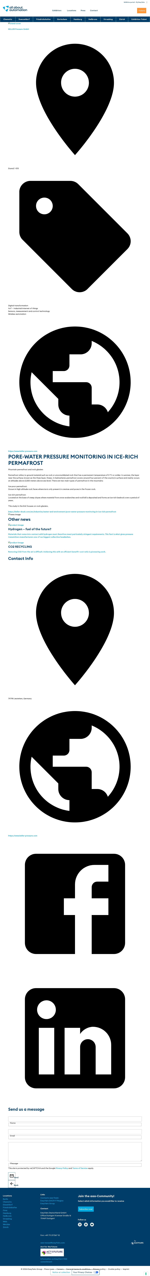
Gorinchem (62, 19)
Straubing (108, 19)
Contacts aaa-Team (49, 1198)
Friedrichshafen (43, 19)
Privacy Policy (62, 1168)
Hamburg (78, 19)
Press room (49, 1269)
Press (83, 10)
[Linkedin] (80, 1224)
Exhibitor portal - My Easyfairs (134, 2)
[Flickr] (86, 1224)
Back (14, 1185)
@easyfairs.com (52, 1243)
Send (14, 1177)
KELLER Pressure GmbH (18, 29)
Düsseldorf (8, 1204)
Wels (5, 1221)
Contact (94, 10)
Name (11, 1115)
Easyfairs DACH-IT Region (51, 1200)
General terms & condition (78, 1269)
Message (12, 1141)
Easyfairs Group (47, 1203)
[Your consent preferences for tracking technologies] (146, 1274)
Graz (5, 1210)
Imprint (126, 1269)
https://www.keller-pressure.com (22, 451)
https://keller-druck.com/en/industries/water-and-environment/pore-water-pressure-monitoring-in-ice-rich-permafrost (62, 511)
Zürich (122, 19)
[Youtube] (92, 1224)
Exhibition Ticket (139, 19)
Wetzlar (6, 1224)
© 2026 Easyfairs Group (31, 1269)
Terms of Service (80, 1168)
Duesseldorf (24, 19)
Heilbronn (92, 19)
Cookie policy (114, 1269)
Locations (71, 10)
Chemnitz (7, 19)
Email (10, 1128)
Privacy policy (99, 1269)
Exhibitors (56, 10)
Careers (60, 1269)
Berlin (5, 1199)
